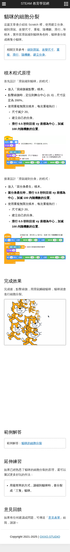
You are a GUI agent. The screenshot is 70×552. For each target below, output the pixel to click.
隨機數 (25, 54)
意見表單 (54, 517)
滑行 (16, 54)
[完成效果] (24, 281)
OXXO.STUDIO (50, 536)
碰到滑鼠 (33, 49)
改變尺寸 (48, 49)
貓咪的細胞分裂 (31, 443)
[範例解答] (24, 432)
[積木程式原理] (33, 72)
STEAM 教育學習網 (35, 3)
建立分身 (39, 54)
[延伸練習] (24, 461)
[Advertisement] (35, 387)
